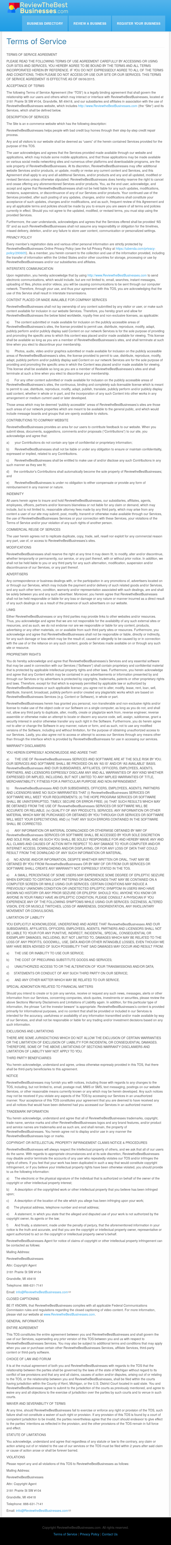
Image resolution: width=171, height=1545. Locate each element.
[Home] (39, 8)
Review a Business (89, 23)
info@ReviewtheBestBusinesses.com (42, 1292)
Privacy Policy (89, 1534)
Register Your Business (138, 23)
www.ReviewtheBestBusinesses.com (69, 1314)
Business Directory (45, 23)
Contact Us (110, 1534)
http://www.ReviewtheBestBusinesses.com (107, 105)
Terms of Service (65, 1534)
